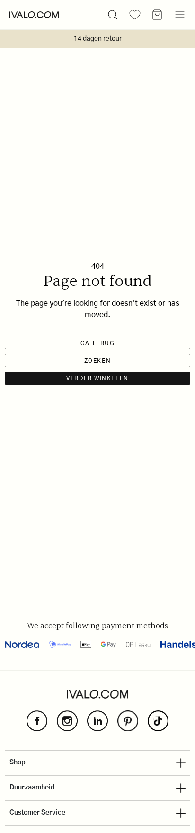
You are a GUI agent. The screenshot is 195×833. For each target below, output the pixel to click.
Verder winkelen (97, 378)
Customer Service (37, 812)
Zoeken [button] (97, 360)
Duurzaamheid (32, 787)
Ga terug (97, 343)
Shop (17, 762)
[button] (112, 14)
